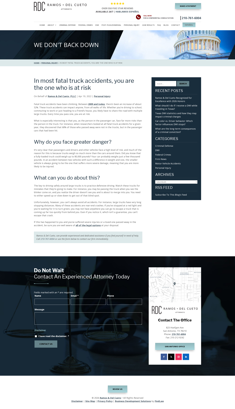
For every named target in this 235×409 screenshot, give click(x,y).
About (51, 25)
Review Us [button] (117, 389)
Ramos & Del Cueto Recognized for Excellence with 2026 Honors (173, 99)
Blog (166, 25)
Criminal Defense (67, 25)
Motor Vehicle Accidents (168, 163)
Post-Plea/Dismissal (111, 25)
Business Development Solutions (133, 401)
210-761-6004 (191, 18)
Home (42, 25)
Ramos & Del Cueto (110, 397)
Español (189, 25)
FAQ (159, 25)
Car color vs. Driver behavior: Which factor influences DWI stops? (174, 123)
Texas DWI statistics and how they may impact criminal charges (175, 115)
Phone (110, 295)
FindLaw (159, 401)
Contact (175, 25)
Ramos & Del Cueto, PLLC (62, 96)
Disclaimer (40, 330)
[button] (232, 391)
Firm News (160, 159)
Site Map (90, 401)
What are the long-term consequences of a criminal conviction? (175, 130)
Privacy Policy (104, 401)
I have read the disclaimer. (53, 336)
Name (38, 295)
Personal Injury (131, 25)
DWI (97, 25)
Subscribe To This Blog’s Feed (171, 194)
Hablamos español (127, 11)
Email (75, 295)
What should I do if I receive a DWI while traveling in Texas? (176, 107)
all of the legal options (88, 225)
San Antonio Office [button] (175, 346)
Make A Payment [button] (188, 6)
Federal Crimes (85, 25)
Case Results (148, 25)
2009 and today (96, 104)
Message (39, 309)
